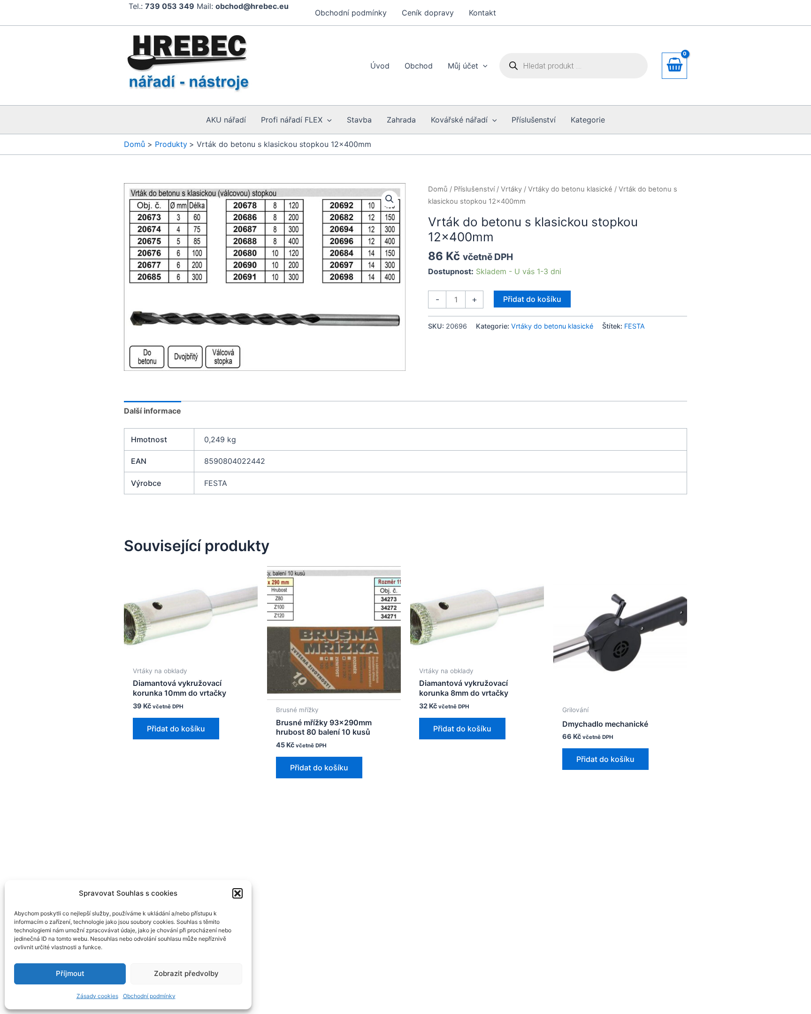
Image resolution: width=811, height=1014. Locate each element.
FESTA (634, 326)
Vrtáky (511, 189)
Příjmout (70, 973)
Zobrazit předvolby (186, 973)
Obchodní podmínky (149, 995)
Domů (438, 189)
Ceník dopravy (428, 12)
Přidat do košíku (532, 299)
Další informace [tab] (152, 410)
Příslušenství (474, 189)
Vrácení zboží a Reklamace (336, 926)
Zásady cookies (97, 995)
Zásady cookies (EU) (321, 939)
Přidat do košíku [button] (176, 728)
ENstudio (506, 990)
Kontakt (482, 12)
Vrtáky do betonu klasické (570, 189)
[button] (237, 893)
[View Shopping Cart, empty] (674, 65)
